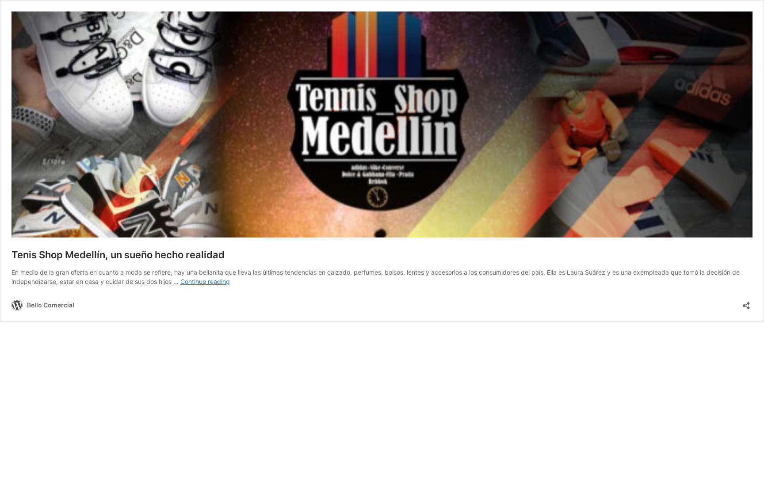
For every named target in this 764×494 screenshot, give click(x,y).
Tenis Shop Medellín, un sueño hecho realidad (118, 254)
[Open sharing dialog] (746, 303)
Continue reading (205, 281)
